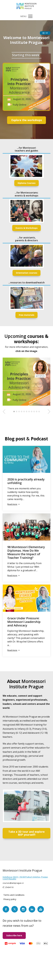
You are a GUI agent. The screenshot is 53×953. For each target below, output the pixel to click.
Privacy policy (9, 899)
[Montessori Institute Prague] (27, 6)
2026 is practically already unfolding (26, 481)
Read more (12, 504)
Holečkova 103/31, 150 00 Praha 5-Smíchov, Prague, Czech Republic (25, 878)
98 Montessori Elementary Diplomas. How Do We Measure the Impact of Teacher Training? (26, 552)
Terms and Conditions (13, 895)
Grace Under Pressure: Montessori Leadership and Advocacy (23, 621)
